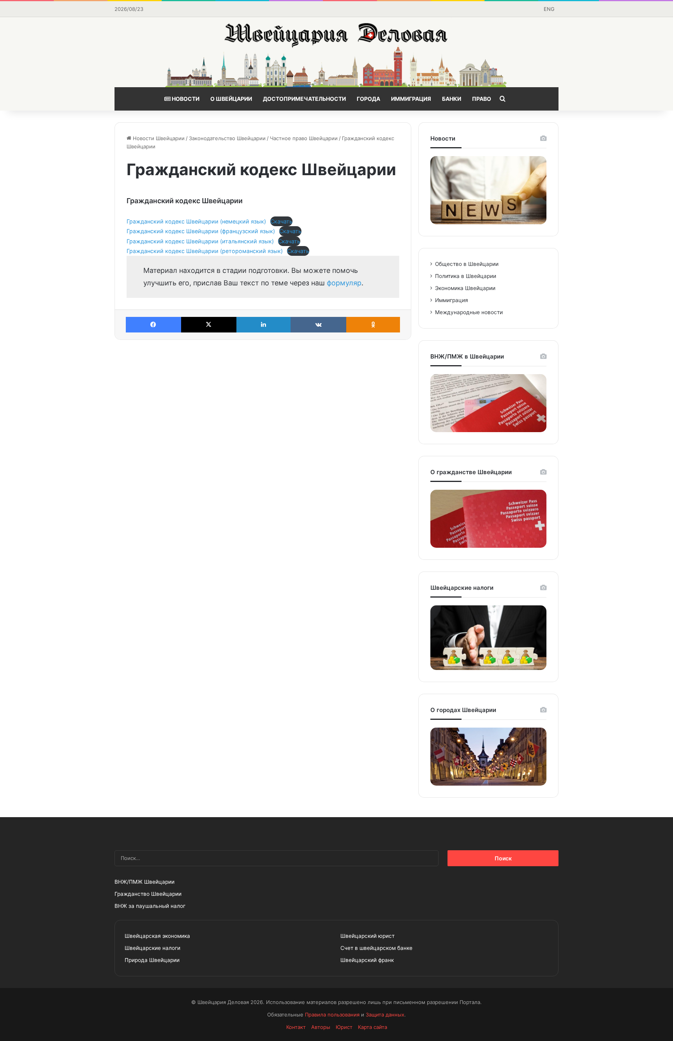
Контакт (296, 1027)
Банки (451, 98)
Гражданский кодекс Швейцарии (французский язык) (201, 231)
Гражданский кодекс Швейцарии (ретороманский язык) (205, 251)
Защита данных (385, 1014)
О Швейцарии (231, 98)
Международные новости (469, 312)
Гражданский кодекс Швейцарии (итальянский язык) (200, 241)
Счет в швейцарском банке (376, 948)
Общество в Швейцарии (467, 264)
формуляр (344, 283)
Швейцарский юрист (367, 936)
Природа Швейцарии (152, 960)
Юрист (344, 1027)
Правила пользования (332, 1014)
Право (481, 98)
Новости (185, 98)
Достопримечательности (304, 98)
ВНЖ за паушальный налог (150, 906)
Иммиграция (411, 98)
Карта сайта (372, 1027)
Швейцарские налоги (152, 948)
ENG (549, 9)
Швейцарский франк (367, 960)
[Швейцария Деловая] (336, 52)
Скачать (281, 221)
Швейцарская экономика (157, 936)
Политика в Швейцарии (465, 276)
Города (368, 98)
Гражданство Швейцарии (148, 894)
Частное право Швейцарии (304, 138)
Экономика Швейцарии (465, 288)
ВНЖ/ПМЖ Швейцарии (144, 882)
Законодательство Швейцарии (227, 138)
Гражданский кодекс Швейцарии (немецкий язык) (196, 221)
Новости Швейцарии (158, 138)
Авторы (320, 1027)
